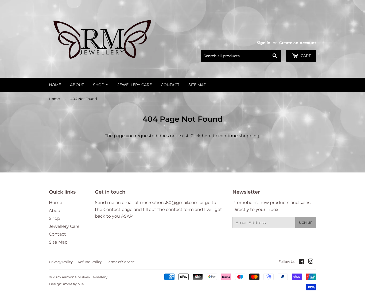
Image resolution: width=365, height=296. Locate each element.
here (207, 135)
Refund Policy (90, 262)
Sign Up (306, 223)
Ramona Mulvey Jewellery (84, 277)
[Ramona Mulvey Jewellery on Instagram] (310, 261)
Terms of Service (121, 262)
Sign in (263, 43)
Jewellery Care (135, 84)
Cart (305, 55)
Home (55, 84)
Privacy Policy (61, 262)
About (77, 84)
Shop (99, 84)
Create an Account (297, 43)
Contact (170, 84)
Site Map (197, 84)
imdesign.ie (73, 284)
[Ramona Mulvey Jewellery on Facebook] (301, 261)
